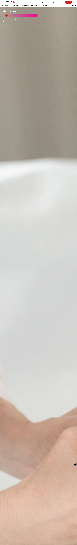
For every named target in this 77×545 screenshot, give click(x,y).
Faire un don (68, 2)
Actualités (45, 5)
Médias (62, 2)
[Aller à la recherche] (42, 2)
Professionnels (47, 2)
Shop (40, 5)
